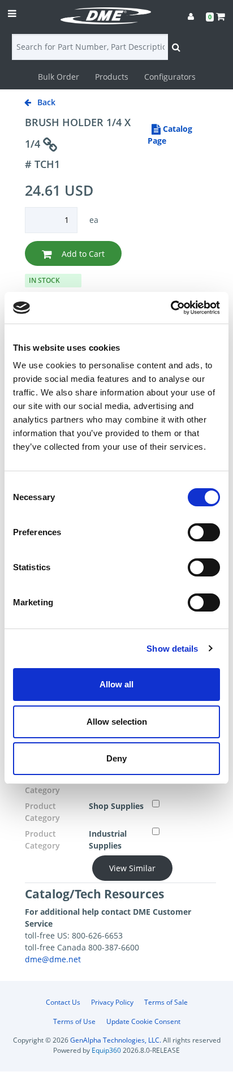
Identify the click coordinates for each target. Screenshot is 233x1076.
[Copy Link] (50, 145)
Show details (172, 648)
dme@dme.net (53, 959)
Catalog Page (170, 134)
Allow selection (117, 721)
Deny (116, 758)
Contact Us (63, 1002)
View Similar (132, 868)
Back (45, 102)
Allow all (116, 684)
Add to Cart (82, 253)
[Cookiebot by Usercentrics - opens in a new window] (170, 307)
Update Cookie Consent (143, 1021)
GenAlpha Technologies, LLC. (115, 1040)
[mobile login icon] (191, 16)
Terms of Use (74, 1021)
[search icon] (176, 47)
